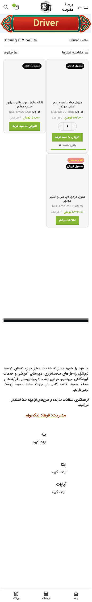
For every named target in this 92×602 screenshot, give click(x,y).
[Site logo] (46, 6)
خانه (85, 40)
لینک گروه (58, 492)
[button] (67, 137)
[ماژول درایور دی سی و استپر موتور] (67, 174)
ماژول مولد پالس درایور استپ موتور (67, 104)
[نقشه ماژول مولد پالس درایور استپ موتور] (24, 80)
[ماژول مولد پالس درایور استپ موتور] (67, 80)
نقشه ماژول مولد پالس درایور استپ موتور (24, 104)
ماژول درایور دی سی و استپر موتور (67, 199)
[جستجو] (6, 7)
